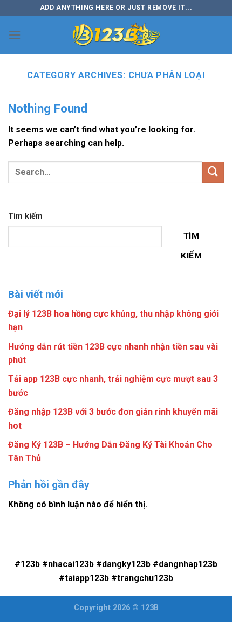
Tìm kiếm (25, 216)
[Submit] (213, 172)
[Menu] (14, 35)
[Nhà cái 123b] (116, 35)
